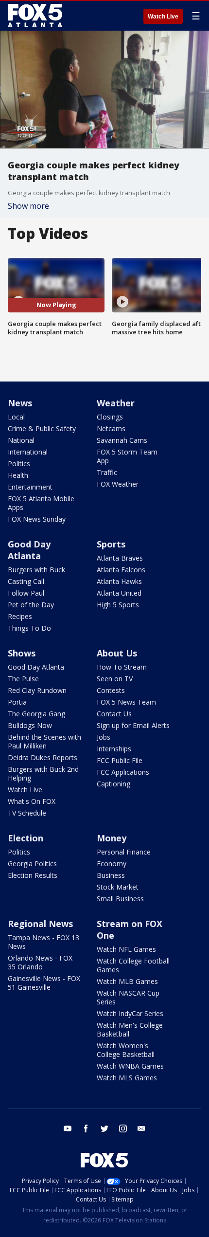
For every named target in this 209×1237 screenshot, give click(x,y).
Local (16, 416)
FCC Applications (123, 772)
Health (18, 475)
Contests (111, 690)
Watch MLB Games (127, 981)
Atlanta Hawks (119, 581)
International (28, 451)
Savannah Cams (122, 440)
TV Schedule (27, 813)
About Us (117, 653)
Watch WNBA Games (130, 1066)
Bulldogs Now (30, 725)
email (141, 1128)
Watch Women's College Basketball (126, 1050)
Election (25, 838)
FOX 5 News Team (126, 702)
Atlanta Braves (120, 558)
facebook (86, 1128)
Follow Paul (26, 593)
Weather (116, 403)
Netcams (111, 428)
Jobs (103, 737)
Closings (110, 416)
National (21, 440)
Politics (19, 463)
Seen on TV (115, 678)
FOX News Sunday (37, 519)
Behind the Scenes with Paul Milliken (44, 741)
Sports (111, 544)
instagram (123, 1128)
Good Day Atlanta (29, 550)
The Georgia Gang (36, 713)
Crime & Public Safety (42, 428)
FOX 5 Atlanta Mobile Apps (41, 503)
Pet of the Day (31, 604)
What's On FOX (31, 801)
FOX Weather (118, 484)
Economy (111, 863)
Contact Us (114, 713)
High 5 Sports (118, 604)
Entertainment (30, 486)
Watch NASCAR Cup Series (128, 997)
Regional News (40, 923)
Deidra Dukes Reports (42, 757)
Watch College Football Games (133, 965)
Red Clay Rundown (37, 690)
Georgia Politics (32, 863)
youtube (67, 1128)
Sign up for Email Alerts (133, 725)
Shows (21, 653)
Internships (114, 748)
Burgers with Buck (36, 569)
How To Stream (122, 667)
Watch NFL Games (126, 949)
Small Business (120, 898)
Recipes (20, 616)
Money (111, 838)
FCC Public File (119, 760)
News (20, 403)
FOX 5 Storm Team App (127, 456)
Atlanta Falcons (121, 569)
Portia (17, 702)
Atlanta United (119, 593)
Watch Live (163, 16)
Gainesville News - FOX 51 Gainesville (44, 983)
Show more (28, 205)
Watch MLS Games (127, 1077)
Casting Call (26, 581)
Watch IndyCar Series (130, 1013)
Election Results (32, 875)
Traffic (107, 472)
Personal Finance (124, 851)
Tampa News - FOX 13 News (43, 942)
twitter (104, 1128)
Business (111, 875)
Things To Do (29, 628)
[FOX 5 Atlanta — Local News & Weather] (36, 15)
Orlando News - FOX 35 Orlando (40, 962)
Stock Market (118, 886)
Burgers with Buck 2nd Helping (43, 773)
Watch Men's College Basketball (130, 1029)
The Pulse (23, 678)
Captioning (113, 783)
